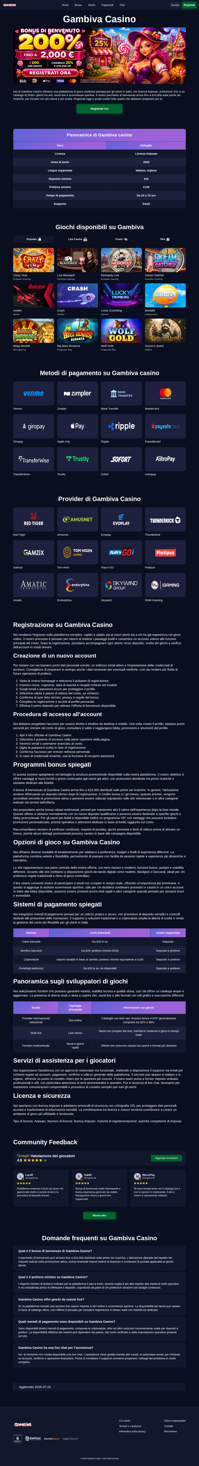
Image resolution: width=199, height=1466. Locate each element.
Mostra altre (99, 1215)
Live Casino (75, 239)
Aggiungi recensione (166, 1158)
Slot (162, 239)
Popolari (32, 239)
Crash (119, 239)
